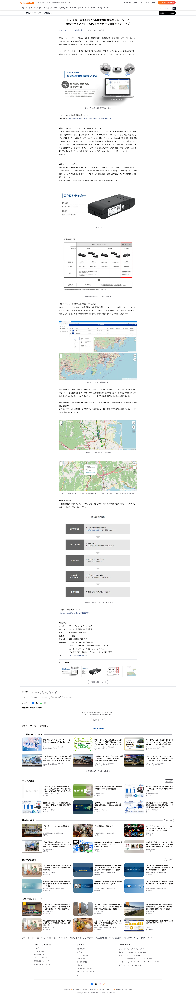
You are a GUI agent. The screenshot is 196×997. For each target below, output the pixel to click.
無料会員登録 (81, 949)
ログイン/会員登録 (168, 2)
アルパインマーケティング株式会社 (70, 30)
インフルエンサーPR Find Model (129, 955)
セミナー (79, 975)
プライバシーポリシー (106, 989)
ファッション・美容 (50, 8)
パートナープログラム (80, 989)
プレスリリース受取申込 (84, 968)
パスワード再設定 (82, 955)
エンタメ (29, 8)
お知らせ (79, 965)
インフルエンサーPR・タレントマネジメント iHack (135, 958)
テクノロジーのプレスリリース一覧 (39, 938)
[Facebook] (33, 703)
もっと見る (169, 781)
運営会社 (67, 989)
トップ (22, 938)
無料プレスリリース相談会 (85, 971)
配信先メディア (39, 954)
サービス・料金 (39, 951)
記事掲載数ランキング (41, 961)
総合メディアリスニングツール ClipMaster (133, 952)
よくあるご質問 (82, 962)
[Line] (41, 703)
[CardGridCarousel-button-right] (136, 672)
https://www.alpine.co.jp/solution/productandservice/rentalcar (91, 118)
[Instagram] (100, 984)
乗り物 (100, 8)
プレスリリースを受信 (147, 2)
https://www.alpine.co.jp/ (78, 655)
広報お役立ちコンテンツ (42, 964)
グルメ (35, 8)
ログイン (79, 952)
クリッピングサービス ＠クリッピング (131, 949)
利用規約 (93, 989)
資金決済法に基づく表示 (124, 989)
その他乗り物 (56, 697)
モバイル (93, 8)
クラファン (107, 8)
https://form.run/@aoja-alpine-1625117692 (74, 613)
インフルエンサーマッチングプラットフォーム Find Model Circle (140, 962)
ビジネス (80, 8)
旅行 (40, 8)
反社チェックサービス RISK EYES (130, 965)
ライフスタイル (63, 8)
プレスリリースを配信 (130, 2)
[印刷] (45, 703)
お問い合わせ (98, 720)
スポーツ (73, 8)
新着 (23, 8)
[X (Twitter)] (37, 703)
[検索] (174, 8)
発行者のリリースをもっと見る (98, 771)
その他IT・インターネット (40, 697)
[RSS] (104, 984)
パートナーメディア (40, 958)
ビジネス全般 (67, 697)
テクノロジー (36, 692)
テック (87, 8)
